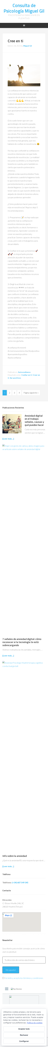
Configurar (24, 1041)
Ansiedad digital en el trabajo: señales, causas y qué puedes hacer (34, 420)
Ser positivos (15, 378)
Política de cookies (34, 1023)
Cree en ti (15, 41)
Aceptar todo (24, 1029)
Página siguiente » (31, 392)
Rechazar (24, 1035)
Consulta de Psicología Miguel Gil (24, 8)
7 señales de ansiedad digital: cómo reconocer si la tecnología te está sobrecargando (21, 642)
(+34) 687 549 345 (20, 882)
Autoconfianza (24, 372)
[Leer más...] (8, 438)
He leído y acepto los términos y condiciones (23, 978)
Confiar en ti (26, 375)
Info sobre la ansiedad (14, 856)
